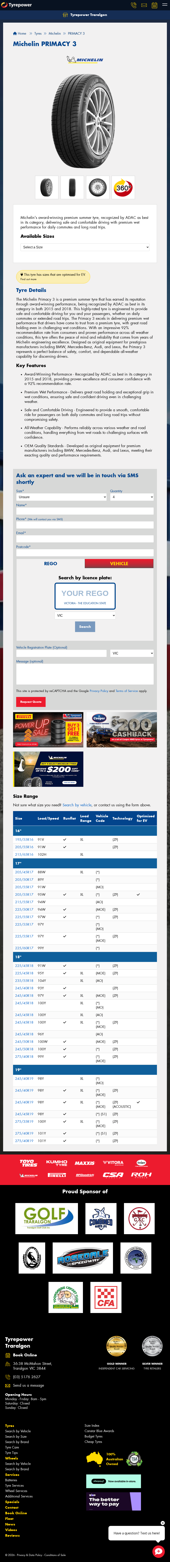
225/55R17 (24, 917)
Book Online (16, 1513)
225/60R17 (24, 948)
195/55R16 (24, 839)
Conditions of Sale (55, 1555)
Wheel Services (16, 1491)
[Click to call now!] (134, 5)
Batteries (11, 1480)
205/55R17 (24, 887)
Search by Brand (17, 1442)
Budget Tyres (93, 1436)
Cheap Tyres (93, 1442)
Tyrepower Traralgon (88, 14)
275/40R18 (24, 1056)
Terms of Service (127, 691)
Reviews (12, 1535)
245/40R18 (24, 988)
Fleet (9, 1518)
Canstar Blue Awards (99, 1431)
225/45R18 (24, 966)
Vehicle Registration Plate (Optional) (41, 647)
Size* (20, 491)
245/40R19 (24, 1078)
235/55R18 (24, 981)
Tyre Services (14, 1485)
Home (21, 33)
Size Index (92, 1425)
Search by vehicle (77, 805)
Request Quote (30, 702)
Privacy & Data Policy (29, 1555)
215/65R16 (24, 854)
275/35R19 (24, 1121)
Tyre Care (12, 1447)
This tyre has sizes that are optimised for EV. (53, 276)
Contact (11, 1507)
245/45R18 (24, 1003)
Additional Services (19, 1496)
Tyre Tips (11, 1453)
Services (12, 1474)
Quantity (116, 491)
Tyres (9, 1425)
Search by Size (16, 1436)
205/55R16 (24, 847)
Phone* (39, 519)
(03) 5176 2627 (26, 1377)
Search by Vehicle (18, 1431)
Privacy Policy (99, 691)
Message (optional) (29, 661)
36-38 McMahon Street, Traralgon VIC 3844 (32, 1366)
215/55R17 (24, 902)
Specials (12, 1502)
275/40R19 (24, 1133)
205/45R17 (24, 872)
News (10, 1524)
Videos (11, 1530)
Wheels (11, 1458)
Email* (21, 533)
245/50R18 (24, 1042)
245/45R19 (24, 1114)
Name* (21, 505)
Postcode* (23, 547)
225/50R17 (24, 909)
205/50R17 (24, 879)
